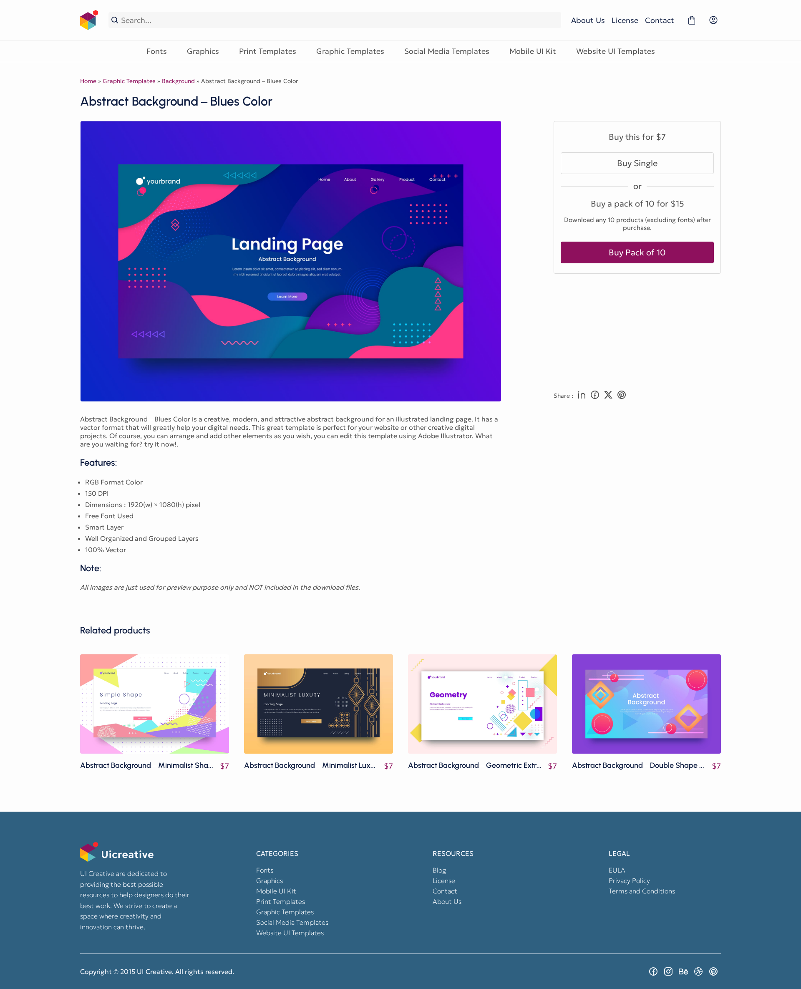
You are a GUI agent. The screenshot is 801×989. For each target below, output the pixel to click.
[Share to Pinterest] (622, 395)
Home (88, 81)
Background (178, 81)
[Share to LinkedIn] (582, 395)
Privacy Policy (629, 880)
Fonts (156, 51)
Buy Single (637, 163)
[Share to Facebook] (595, 395)
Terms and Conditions (642, 891)
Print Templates (267, 51)
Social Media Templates (446, 51)
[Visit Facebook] (653, 971)
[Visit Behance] (683, 971)
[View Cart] (691, 20)
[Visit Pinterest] (713, 971)
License (625, 20)
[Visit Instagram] (668, 971)
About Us (588, 20)
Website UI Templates (615, 51)
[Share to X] (608, 395)
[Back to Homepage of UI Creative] (89, 20)
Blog (439, 870)
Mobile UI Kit (532, 51)
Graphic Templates (350, 51)
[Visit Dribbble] (698, 971)
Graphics (203, 51)
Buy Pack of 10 (637, 252)
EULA (617, 870)
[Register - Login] (713, 20)
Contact (659, 20)
